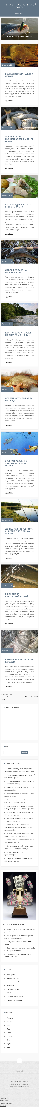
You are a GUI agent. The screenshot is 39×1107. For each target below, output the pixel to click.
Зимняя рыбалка (13, 978)
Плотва (9, 1036)
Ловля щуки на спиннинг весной (19, 840)
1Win (21, 1071)
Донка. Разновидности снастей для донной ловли (19, 531)
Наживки (10, 985)
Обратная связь (6, 1103)
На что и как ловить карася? (17, 787)
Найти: (6, 746)
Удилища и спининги (15, 1000)
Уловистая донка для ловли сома (19, 775)
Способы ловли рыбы (15, 996)
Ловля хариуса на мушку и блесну (16, 271)
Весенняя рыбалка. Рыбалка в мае (20, 818)
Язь (8, 1047)
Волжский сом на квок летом (19, 75)
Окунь (9, 1032)
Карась (9, 1022)
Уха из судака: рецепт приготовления (18, 205)
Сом (8, 1040)
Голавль (10, 1018)
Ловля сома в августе (15, 852)
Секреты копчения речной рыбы (19, 858)
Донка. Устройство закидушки (18, 812)
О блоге (3, 1106)
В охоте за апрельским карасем (19, 660)
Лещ (8, 1029)
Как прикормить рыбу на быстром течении (18, 333)
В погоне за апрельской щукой (16, 595)
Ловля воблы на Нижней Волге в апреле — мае (19, 139)
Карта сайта (4, 1100)
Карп (8, 1025)
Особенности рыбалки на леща (18, 399)
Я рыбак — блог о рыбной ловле (19, 6)
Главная (3, 1098)
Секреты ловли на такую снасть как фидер (16, 463)
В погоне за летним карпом (17, 794)
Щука (9, 1043)
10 (26, 697)
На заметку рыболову (15, 982)
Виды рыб (11, 974)
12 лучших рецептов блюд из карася (21, 781)
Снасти (9, 993)
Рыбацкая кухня (13, 989)
